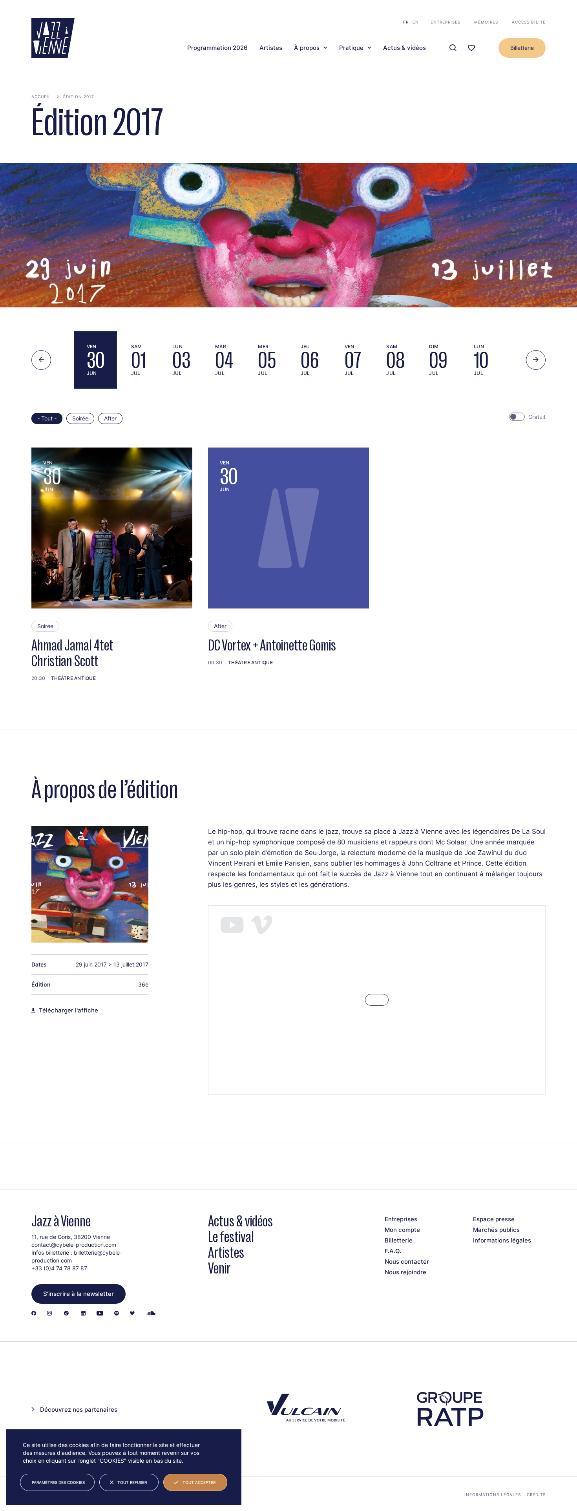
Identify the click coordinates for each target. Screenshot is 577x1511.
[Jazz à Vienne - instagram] (49, 1314)
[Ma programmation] (471, 48)
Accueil (41, 96)
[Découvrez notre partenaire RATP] (449, 1409)
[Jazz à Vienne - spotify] (116, 1314)
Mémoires (486, 22)
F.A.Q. (393, 1251)
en (416, 22)
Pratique (351, 48)
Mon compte (402, 1230)
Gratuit (537, 416)
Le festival (231, 1237)
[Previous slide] (41, 360)
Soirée (80, 418)
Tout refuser (132, 1482)
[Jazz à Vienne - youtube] (100, 1314)
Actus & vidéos (404, 48)
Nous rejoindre (405, 1272)
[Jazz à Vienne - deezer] (132, 1314)
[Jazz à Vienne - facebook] (33, 1314)
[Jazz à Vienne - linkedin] (83, 1314)
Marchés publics (496, 1230)
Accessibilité (529, 22)
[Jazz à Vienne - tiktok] (66, 1314)
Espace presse (494, 1219)
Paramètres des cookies (58, 1482)
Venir (219, 1268)
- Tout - (47, 418)
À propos (307, 48)
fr (406, 22)
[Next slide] (536, 360)
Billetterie (522, 47)
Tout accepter (199, 1482)
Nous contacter (407, 1261)
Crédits (536, 1494)
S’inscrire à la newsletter (78, 1294)
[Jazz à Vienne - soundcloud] (151, 1314)
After (110, 418)
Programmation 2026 (217, 48)
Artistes (270, 48)
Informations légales (502, 1240)
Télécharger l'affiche (68, 1010)
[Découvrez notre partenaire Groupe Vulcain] (304, 1409)
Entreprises (445, 22)
